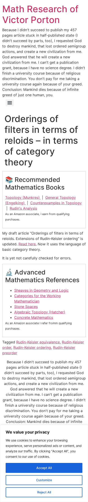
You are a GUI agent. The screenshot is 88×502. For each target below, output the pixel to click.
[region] (44, 463)
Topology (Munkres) (23, 197)
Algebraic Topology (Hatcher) (39, 312)
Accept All (44, 468)
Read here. (28, 244)
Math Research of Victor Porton (40, 14)
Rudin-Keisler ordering (32, 347)
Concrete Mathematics (33, 317)
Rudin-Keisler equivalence (38, 342)
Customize (44, 480)
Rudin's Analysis (23, 208)
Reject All (44, 492)
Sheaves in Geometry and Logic (41, 290)
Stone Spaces (26, 306)
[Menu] (10, 102)
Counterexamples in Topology (56, 203)
